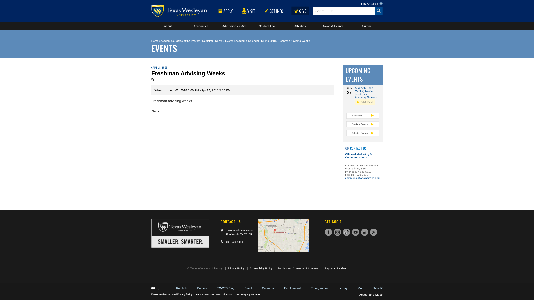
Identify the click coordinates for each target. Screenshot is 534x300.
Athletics (300, 26)
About (168, 26)
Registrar (207, 40)
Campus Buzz (159, 67)
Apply (228, 11)
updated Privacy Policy (180, 294)
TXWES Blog (225, 288)
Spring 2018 (268, 40)
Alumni (366, 26)
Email (248, 288)
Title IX (378, 288)
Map (361, 288)
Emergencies (319, 288)
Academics (201, 26)
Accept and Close (371, 294)
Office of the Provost (188, 40)
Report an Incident (336, 268)
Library (343, 288)
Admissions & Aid (234, 26)
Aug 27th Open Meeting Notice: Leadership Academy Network (366, 93)
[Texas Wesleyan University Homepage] (184, 11)
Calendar (268, 288)
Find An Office (370, 3)
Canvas (202, 288)
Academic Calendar (247, 40)
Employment (292, 288)
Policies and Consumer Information (298, 268)
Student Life (267, 26)
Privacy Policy (236, 268)
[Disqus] (242, 158)
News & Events (333, 26)
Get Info (276, 11)
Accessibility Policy (261, 268)
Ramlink (181, 288)
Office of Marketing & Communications (358, 156)
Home (155, 40)
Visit (251, 11)
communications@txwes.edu (362, 178)
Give (302, 11)
